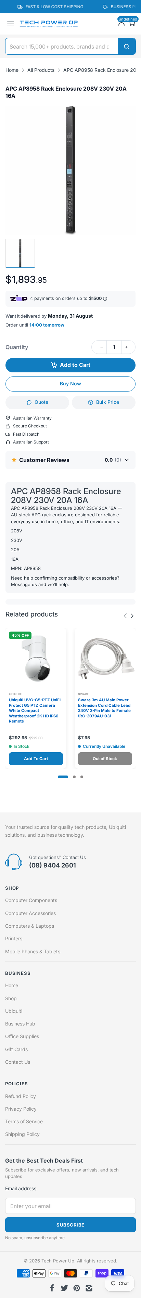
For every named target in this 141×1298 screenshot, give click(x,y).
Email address (20, 1188)
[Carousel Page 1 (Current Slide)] (63, 777)
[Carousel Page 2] (74, 777)
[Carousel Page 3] (81, 777)
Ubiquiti (15, 694)
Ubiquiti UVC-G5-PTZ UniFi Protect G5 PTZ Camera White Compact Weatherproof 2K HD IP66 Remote (35, 711)
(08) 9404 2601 (52, 865)
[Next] (125, 616)
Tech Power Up (57, 1260)
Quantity (16, 347)
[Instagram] (89, 1288)
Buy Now (70, 383)
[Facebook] (52, 1288)
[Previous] (132, 616)
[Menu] (10, 24)
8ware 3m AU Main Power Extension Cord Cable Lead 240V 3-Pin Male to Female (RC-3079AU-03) (104, 708)
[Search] (127, 46)
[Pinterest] (76, 1288)
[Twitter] (64, 1288)
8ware (83, 694)
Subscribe (70, 1225)
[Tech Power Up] (48, 23)
